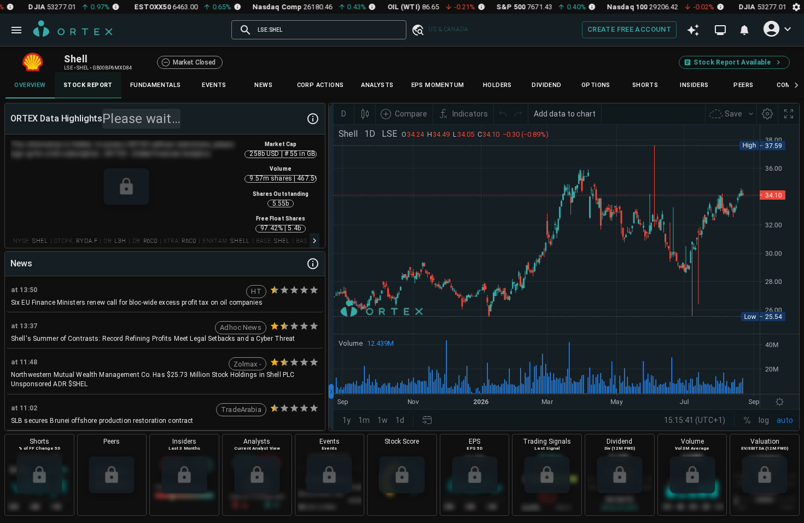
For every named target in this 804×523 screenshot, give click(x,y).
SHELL (240, 241)
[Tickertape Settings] (796, 7)
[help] (312, 118)
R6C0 (150, 241)
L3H (120, 241)
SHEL (40, 241)
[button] (417, 30)
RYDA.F (86, 241)
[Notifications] (744, 30)
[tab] (30, 85)
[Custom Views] (720, 30)
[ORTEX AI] (693, 30)
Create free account (629, 29)
